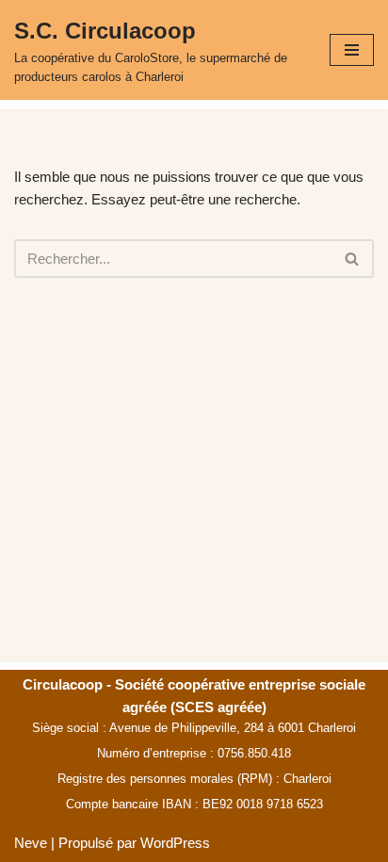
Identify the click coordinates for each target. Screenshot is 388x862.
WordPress (175, 843)
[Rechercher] (352, 258)
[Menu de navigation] (352, 50)
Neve (30, 843)
